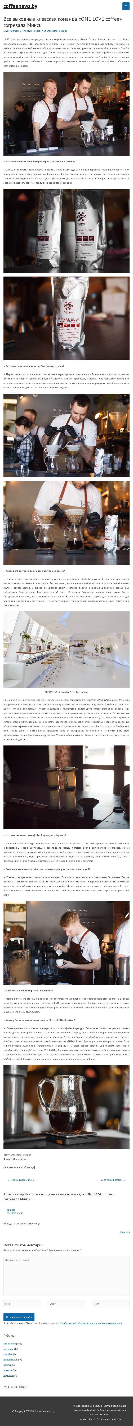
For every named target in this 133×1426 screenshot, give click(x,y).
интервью (27, 30)
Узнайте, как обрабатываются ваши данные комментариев (91, 1323)
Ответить (125, 1232)
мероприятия (10, 1359)
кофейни (7, 1354)
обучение (8, 1375)
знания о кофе (11, 1343)
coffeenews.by (20, 5)
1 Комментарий (11, 30)
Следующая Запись (113, 1179)
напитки (7, 1364)
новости (37, 30)
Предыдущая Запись (21, 1179)
